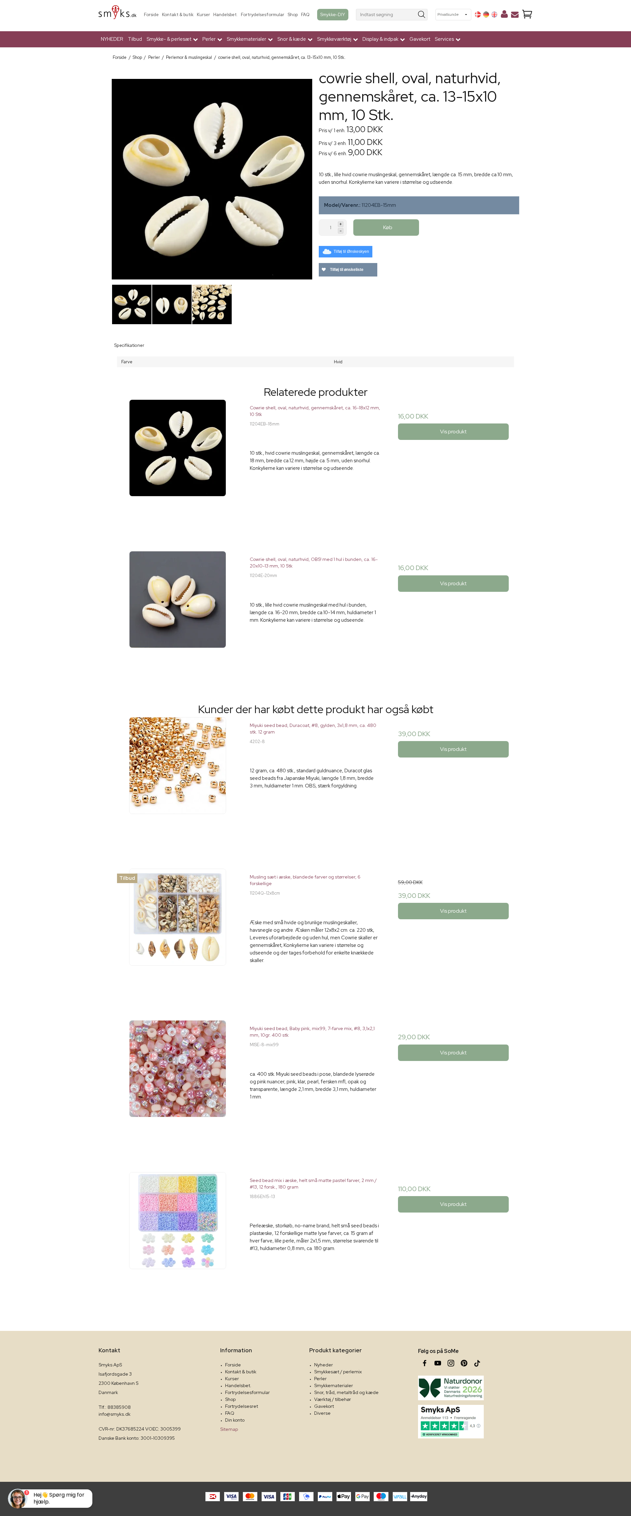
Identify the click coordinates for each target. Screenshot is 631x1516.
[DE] (486, 14)
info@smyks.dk (114, 1414)
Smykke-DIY (332, 14)
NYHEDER (112, 39)
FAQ (305, 14)
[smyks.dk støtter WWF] (451, 1388)
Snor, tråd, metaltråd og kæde (346, 1392)
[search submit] (422, 14)
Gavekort (419, 39)
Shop (293, 14)
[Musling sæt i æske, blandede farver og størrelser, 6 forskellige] (177, 934)
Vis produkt (453, 431)
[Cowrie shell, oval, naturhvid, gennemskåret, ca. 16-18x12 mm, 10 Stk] (177, 465)
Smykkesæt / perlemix (338, 1372)
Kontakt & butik (178, 14)
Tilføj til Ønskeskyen (351, 251)
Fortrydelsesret (241, 1406)
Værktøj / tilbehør (332, 1399)
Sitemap (229, 1429)
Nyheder (323, 1365)
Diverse (322, 1413)
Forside (151, 14)
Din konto (235, 1420)
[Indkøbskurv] (527, 15)
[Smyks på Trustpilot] (451, 1421)
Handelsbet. (225, 14)
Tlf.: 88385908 (115, 1407)
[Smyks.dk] (117, 14)
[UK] (494, 14)
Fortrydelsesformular (262, 14)
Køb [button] (387, 227)
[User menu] (504, 15)
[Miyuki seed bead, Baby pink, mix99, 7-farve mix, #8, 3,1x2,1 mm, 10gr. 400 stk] (177, 1085)
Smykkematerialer (333, 1385)
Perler (320, 1379)
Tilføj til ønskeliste (346, 269)
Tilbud (135, 39)
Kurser (203, 14)
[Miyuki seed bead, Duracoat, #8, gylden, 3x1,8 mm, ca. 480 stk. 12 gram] (177, 782)
